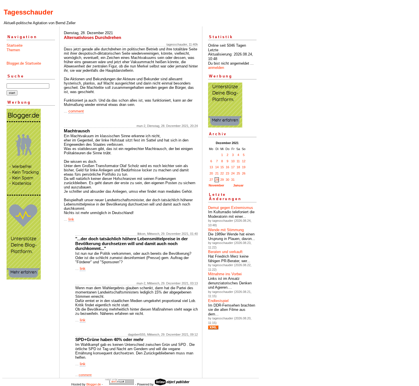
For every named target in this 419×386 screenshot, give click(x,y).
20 (211, 173)
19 (243, 167)
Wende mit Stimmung (226, 230)
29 (222, 179)
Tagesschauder (28, 12)
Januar (238, 185)
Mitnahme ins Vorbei (225, 274)
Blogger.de (93, 384)
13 (211, 167)
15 (222, 167)
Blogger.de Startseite (24, 63)
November (216, 185)
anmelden (216, 67)
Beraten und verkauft (225, 252)
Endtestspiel (218, 301)
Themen (13, 50)
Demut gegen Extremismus (230, 208)
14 (217, 167)
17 (233, 167)
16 (227, 167)
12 (243, 161)
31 (233, 179)
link (71, 219)
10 (233, 161)
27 (211, 179)
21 (217, 173)
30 (227, 179)
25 (238, 173)
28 (217, 179)
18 (238, 167)
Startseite (15, 45)
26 (243, 173)
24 (233, 173)
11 (238, 161)
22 (222, 173)
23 (227, 173)
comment (76, 111)
